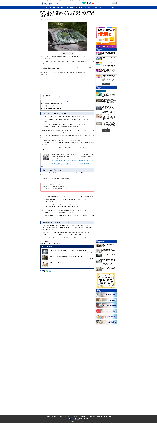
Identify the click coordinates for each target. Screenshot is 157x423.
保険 (62, 7)
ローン (66, 7)
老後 (81, 7)
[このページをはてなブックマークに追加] (83, 3)
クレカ (95, 7)
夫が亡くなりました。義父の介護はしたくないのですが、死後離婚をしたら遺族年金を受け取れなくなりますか (108, 95)
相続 (50, 7)
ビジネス (100, 7)
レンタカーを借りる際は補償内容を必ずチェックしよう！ (54, 108)
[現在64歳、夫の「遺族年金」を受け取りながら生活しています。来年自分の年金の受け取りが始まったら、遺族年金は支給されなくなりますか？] (99, 116)
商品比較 (113, 7)
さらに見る (106, 83)
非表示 (68, 101)
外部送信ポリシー (84, 416)
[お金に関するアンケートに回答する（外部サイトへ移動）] (106, 280)
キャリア (90, 7)
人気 (42, 7)
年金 (58, 7)
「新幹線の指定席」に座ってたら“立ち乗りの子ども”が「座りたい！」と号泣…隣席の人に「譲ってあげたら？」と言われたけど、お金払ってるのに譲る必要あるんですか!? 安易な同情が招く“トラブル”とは (109, 109)
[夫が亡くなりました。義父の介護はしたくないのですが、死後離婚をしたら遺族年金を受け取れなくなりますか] (99, 94)
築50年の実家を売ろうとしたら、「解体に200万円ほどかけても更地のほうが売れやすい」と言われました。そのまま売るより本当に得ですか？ (109, 101)
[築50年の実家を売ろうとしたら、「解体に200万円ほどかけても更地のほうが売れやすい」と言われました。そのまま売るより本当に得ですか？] (99, 100)
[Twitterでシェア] (44, 271)
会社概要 (61, 416)
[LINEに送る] (47, 271)
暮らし (77, 7)
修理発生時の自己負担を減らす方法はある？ (51, 105)
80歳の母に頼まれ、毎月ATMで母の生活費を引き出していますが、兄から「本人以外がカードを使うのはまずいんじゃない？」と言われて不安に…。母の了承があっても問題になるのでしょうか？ (108, 125)
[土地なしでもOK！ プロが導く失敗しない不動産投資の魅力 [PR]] (106, 257)
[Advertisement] (67, 84)
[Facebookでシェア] (41, 271)
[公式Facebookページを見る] (90, 3)
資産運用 (72, 7)
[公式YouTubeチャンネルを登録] (92, 3)
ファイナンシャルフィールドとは (51, 416)
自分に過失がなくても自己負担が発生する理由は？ (53, 103)
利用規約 (67, 416)
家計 (85, 7)
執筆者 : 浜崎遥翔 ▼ (48, 95)
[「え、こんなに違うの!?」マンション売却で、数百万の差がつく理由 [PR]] (106, 270)
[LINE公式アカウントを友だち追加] (85, 3)
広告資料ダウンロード (108, 416)
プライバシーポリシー (75, 416)
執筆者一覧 (99, 416)
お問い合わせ (92, 416)
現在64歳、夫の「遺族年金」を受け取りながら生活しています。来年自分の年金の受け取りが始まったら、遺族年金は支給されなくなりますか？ (108, 117)
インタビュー (107, 7)
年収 (46, 7)
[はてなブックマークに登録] (50, 271)
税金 (54, 7)
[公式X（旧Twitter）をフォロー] (88, 3)
